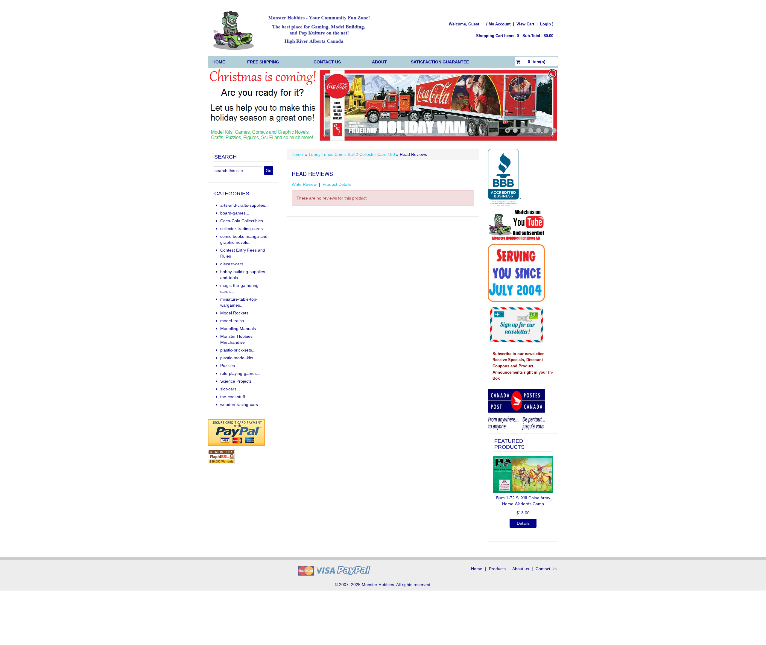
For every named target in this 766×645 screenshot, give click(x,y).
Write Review (304, 184)
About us (520, 568)
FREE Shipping (263, 62)
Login (545, 24)
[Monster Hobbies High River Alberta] (295, 30)
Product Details (337, 184)
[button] (497, 496)
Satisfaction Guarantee (440, 62)
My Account (499, 24)
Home (218, 62)
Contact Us (327, 62)
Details (523, 523)
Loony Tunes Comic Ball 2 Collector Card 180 (352, 154)
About (379, 62)
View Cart (525, 24)
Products (497, 568)
